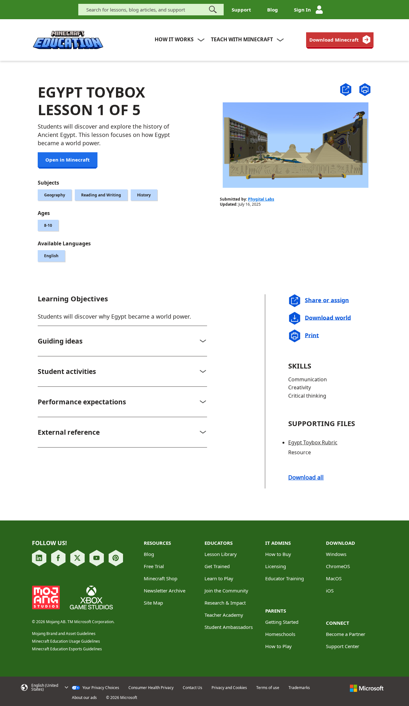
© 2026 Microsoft (121, 697)
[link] (340, 39)
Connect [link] (337, 623)
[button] (345, 88)
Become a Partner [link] (345, 634)
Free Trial (154, 566)
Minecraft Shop (160, 578)
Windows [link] (336, 554)
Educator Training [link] (284, 578)
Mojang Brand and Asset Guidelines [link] (64, 633)
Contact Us (192, 687)
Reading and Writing (101, 195)
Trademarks (299, 687)
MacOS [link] (334, 578)
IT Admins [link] (278, 543)
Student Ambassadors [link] (228, 627)
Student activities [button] (67, 371)
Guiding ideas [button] (60, 341)
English (51, 255)
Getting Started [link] (281, 622)
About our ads (84, 697)
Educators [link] (218, 543)
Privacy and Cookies (229, 687)
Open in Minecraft (67, 159)
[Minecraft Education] (68, 40)
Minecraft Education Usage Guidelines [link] (66, 641)
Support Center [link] (342, 646)
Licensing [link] (275, 566)
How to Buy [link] (278, 554)
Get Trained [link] (217, 566)
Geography (54, 195)
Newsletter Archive (164, 590)
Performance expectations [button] (82, 401)
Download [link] (340, 543)
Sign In (302, 9)
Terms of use (267, 687)
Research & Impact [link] (225, 602)
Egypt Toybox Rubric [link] (312, 442)
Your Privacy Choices (100, 687)
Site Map (153, 602)
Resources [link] (157, 543)
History (144, 195)
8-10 (48, 225)
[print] (365, 89)
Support (241, 9)
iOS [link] (330, 590)
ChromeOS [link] (338, 566)
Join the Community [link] (226, 590)
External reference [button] (69, 432)
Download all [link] (306, 477)
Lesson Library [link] (220, 554)
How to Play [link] (278, 646)
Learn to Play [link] (218, 578)
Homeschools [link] (280, 634)
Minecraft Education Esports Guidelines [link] (67, 649)
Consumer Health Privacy (151, 687)
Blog (272, 9)
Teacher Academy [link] (223, 615)
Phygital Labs (261, 199)
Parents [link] (275, 610)
